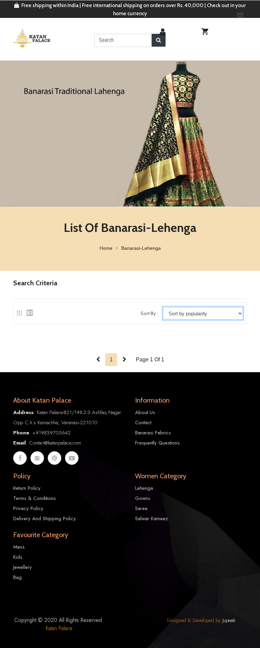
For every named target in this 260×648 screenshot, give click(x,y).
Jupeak (228, 620)
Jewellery (22, 567)
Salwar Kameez (151, 518)
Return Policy (27, 488)
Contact (143, 422)
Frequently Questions (157, 443)
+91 (36, 432)
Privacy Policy (28, 508)
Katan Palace (59, 628)
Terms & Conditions (34, 498)
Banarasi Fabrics (153, 432)
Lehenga (144, 488)
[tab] (19, 313)
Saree (141, 508)
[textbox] (123, 40)
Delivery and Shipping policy (44, 518)
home (106, 248)
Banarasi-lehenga (141, 248)
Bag (17, 577)
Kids (17, 557)
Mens (19, 547)
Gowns (142, 498)
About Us (145, 412)
